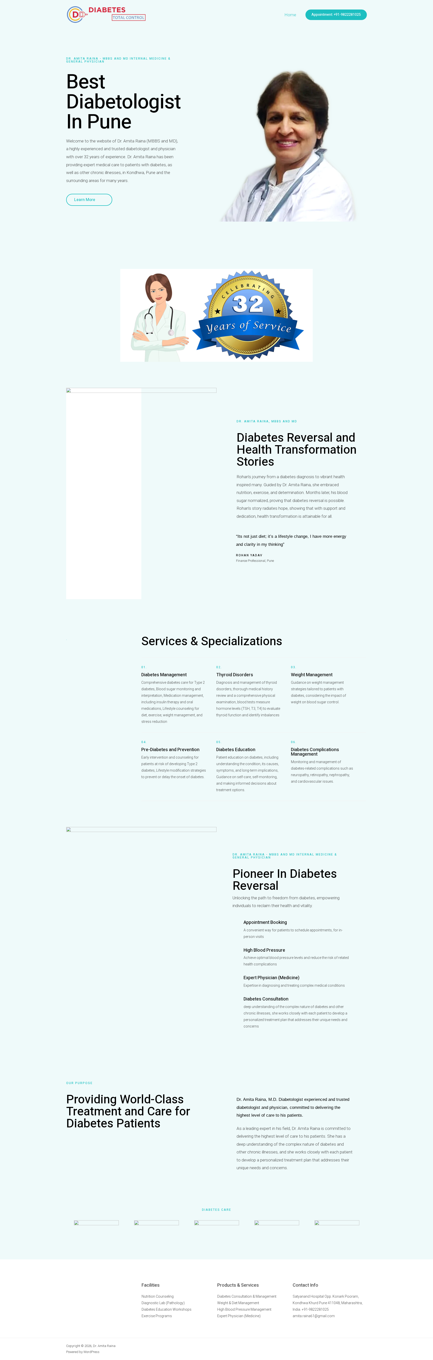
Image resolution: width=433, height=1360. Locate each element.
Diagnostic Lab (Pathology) (163, 1303)
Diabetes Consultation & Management (246, 1296)
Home (290, 14)
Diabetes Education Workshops (166, 1309)
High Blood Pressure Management (244, 1309)
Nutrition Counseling (158, 1296)
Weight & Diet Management (238, 1303)
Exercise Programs (157, 1316)
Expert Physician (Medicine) (239, 1316)
